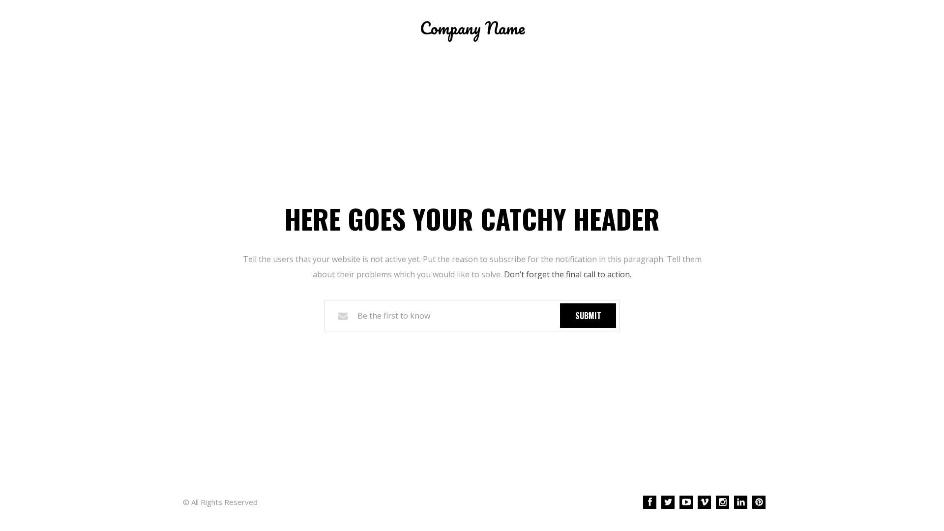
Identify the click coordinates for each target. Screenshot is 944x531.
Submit (588, 316)
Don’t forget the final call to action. (567, 274)
